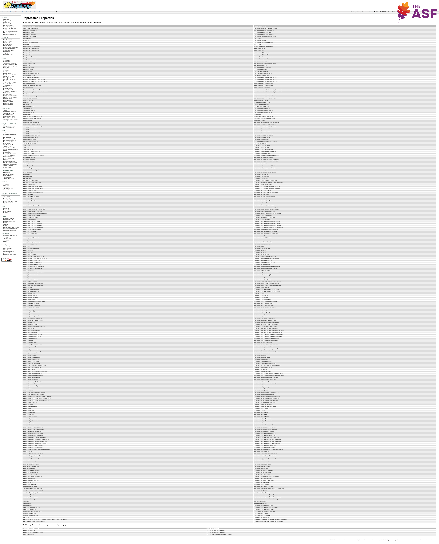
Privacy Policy (355, 540)
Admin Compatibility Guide (10, 31)
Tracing (5, 53)
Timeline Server (7, 146)
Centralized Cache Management (8, 84)
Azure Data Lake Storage (10, 201)
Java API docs (7, 238)
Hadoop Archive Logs (9, 221)
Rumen (5, 225)
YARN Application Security (10, 150)
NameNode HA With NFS (10, 66)
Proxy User (6, 42)
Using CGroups (7, 156)
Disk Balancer (7, 100)
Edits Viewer (6, 72)
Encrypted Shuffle (8, 114)
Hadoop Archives (8, 219)
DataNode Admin (8, 103)
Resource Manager (8, 174)
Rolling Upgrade (7, 88)
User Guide (6, 61)
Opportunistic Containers (10, 164)
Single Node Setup (8, 21)
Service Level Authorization (10, 47)
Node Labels (6, 143)
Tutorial (5, 110)
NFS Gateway (7, 87)
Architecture (6, 60)
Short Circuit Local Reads (10, 82)
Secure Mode (7, 45)
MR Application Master (9, 126)
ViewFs (5, 69)
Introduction (6, 172)
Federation (6, 67)
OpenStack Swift (8, 202)
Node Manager (7, 175)
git (356, 11)
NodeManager (7, 152)
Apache (4, 11)
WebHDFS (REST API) (9, 79)
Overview (6, 19)
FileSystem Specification (10, 34)
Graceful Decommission (10, 162)
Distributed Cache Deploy (10, 117)
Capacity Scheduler (8, 136)
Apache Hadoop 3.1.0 (42, 11)
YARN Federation (8, 165)
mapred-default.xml (8, 251)
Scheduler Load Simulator (10, 228)
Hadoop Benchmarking (9, 230)
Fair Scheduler (7, 137)
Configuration (7, 211)
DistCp (5, 222)
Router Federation (8, 104)
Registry (5, 159)
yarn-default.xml (7, 253)
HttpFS (5, 81)
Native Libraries (7, 41)
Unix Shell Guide (7, 54)
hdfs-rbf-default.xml (8, 250)
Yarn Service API (8, 188)
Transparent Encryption (9, 91)
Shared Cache (7, 167)
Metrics (5, 241)
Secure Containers (8, 158)
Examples (6, 209)
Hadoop (12, 11)
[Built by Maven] (6, 261)
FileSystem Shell (7, 25)
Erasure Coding (7, 98)
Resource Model (7, 142)
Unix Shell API (7, 240)
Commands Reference (9, 24)
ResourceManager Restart (10, 139)
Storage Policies (7, 94)
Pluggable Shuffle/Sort (9, 116)
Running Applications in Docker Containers (9, 154)
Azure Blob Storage (8, 199)
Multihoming (6, 92)
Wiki (351, 11)
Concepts (6, 187)
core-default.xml (7, 247)
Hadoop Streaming (8, 218)
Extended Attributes (8, 89)
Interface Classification (9, 32)
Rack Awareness (8, 44)
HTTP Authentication (9, 48)
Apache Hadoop (364, 11)
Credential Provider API (9, 50)
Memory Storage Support (10, 95)
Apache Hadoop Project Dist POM (26, 11)
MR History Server (8, 127)
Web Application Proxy (9, 145)
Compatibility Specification (10, 27)
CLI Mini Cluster (7, 39)
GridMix (5, 224)
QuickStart (6, 185)
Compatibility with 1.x (9, 113)
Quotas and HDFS (8, 76)
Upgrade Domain (8, 101)
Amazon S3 (6, 198)
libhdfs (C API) (7, 78)
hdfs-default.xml (7, 248)
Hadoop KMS (7, 51)
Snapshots (6, 70)
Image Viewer (7, 73)
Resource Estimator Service (11, 227)
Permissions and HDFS (9, 75)
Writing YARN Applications (10, 149)
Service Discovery (8, 190)
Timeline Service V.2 (9, 148)
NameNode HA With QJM (10, 64)
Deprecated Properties (9, 254)
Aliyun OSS (6, 197)
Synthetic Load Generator (10, 97)
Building (5, 212)
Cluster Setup (7, 22)
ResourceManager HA (9, 140)
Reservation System (9, 161)
